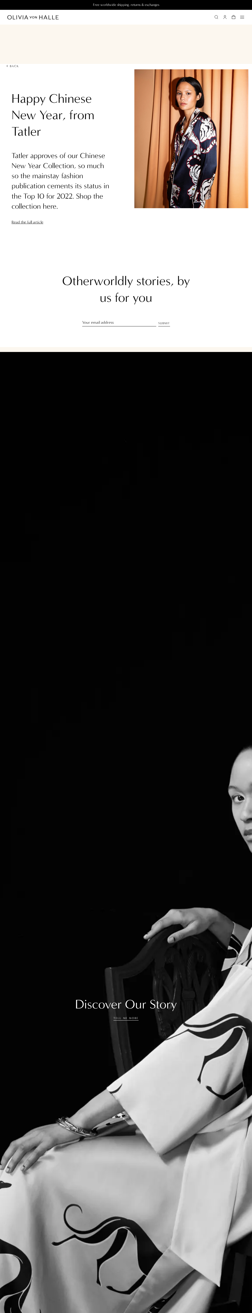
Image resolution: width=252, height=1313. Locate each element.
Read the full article (27, 222)
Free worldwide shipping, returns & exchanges (126, 5)
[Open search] (216, 17)
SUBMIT (164, 323)
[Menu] (242, 17)
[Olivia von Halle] (33, 17)
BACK (14, 66)
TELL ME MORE (126, 1018)
